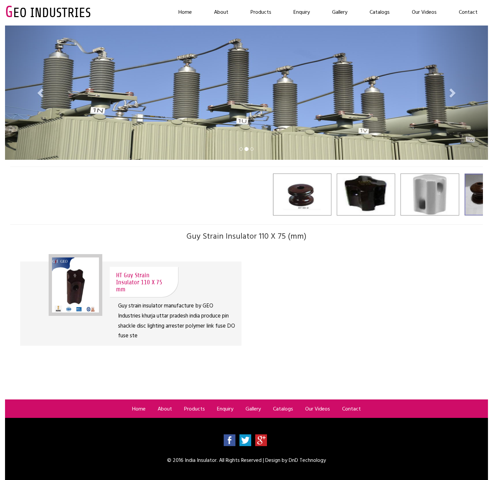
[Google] (261, 440)
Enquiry (301, 12)
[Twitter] (245, 440)
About (221, 12)
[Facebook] (229, 440)
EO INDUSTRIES (48, 12)
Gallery (339, 12)
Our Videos (424, 12)
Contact (468, 12)
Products (261, 12)
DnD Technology (307, 460)
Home (185, 12)
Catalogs (380, 12)
